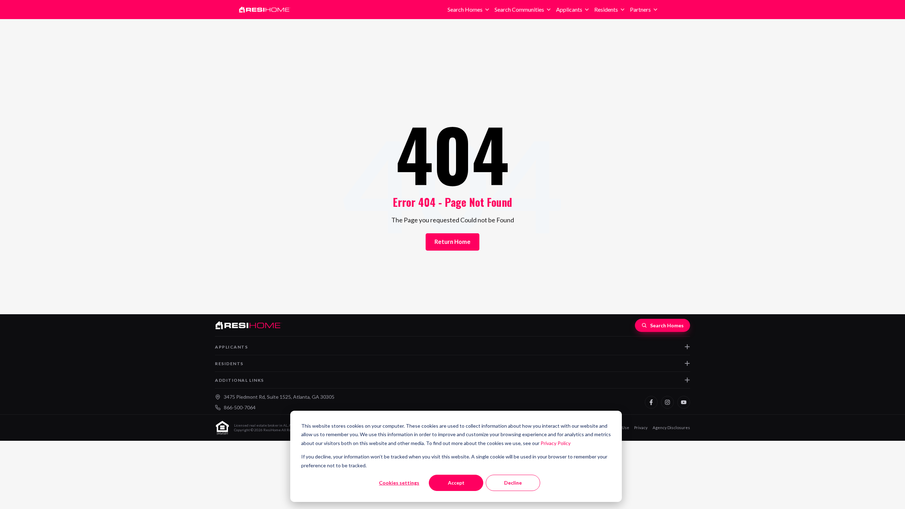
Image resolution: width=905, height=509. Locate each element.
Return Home (452, 241)
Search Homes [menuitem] (465, 9)
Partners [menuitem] (640, 9)
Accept (456, 483)
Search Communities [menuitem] (519, 9)
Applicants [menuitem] (569, 9)
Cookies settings (399, 483)
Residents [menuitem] (606, 9)
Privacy (641, 427)
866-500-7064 (240, 407)
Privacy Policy (556, 443)
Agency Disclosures (671, 427)
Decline (513, 483)
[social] (651, 402)
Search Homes (667, 325)
